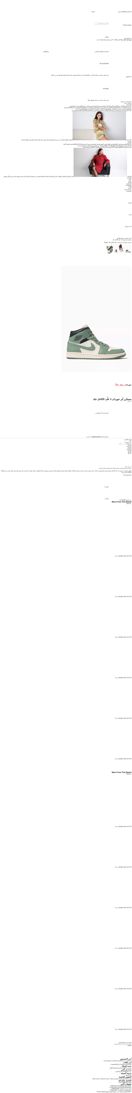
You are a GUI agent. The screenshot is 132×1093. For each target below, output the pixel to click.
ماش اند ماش (123, 109)
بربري (91, 106)
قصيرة (129, 147)
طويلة (119, 147)
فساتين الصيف (97, 144)
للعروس (124, 144)
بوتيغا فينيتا (106, 106)
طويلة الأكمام (114, 147)
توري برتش (93, 110)
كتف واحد (89, 147)
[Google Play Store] (115, 1085)
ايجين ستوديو (123, 145)
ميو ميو (88, 109)
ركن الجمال (118, 1064)
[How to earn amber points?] (119, 420)
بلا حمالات (84, 147)
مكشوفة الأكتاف (96, 147)
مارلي (94, 109)
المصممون (128, 139)
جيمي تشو (75, 107)
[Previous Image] (119, 260)
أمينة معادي (120, 106)
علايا (124, 106)
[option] (66, 445)
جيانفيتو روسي (94, 107)
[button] (127, 38)
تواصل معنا (128, 1068)
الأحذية (126, 1064)
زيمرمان (74, 110)
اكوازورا (116, 106)
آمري (128, 145)
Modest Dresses (78, 144)
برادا (125, 110)
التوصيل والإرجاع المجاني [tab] (104, 468)
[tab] (128, 249)
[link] (99, 39)
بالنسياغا (111, 106)
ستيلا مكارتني (99, 110)
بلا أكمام (102, 147)
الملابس (129, 1064)
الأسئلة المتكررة (122, 1068)
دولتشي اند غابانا (121, 107)
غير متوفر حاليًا (128, 466)
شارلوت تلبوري (86, 106)
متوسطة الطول (124, 147)
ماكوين (91, 109)
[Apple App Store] (126, 1085)
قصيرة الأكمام (107, 147)
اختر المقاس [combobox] (128, 443)
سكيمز (110, 110)
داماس (129, 107)
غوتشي (83, 107)
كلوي (82, 106)
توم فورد (89, 110)
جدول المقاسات (128, 442)
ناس (82, 109)
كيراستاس (66, 107)
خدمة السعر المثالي (97, 1078)
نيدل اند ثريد (78, 109)
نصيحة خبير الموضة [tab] (127, 468)
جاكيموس (80, 107)
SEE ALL (128, 503)
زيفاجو (77, 110)
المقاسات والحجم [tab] (119, 468)
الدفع (116, 1068)
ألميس (130, 145)
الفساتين (129, 176)
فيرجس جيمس (101, 107)
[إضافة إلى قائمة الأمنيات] (113, 461)
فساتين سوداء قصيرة (88, 144)
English (93, 11)
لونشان (127, 109)
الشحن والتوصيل (127, 1082)
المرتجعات (120, 1082)
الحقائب (122, 1064)
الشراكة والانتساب (119, 1071)
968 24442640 (115, 1088)
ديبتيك (127, 107)
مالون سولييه (111, 109)
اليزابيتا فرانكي (114, 107)
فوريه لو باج (108, 107)
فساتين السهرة (104, 144)
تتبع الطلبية (112, 1068)
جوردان (129, 385)
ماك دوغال (117, 109)
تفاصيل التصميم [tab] (112, 468)
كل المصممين (128, 106)
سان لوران (121, 110)
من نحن (129, 1071)
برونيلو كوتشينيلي (96, 106)
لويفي (130, 109)
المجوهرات (113, 1064)
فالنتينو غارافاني (83, 110)
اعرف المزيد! (89, 436)
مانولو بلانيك (105, 109)
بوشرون (102, 106)
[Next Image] (119, 378)
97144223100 (113, 1090)
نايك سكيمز (128, 110)
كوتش (71, 106)
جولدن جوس (88, 107)
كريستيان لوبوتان (77, 106)
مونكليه (85, 109)
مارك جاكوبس (99, 109)
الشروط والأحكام (127, 1078)
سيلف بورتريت (115, 110)
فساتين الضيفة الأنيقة (68, 144)
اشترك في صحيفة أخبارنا (125, 1042)
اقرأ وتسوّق (128, 1075)
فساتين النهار (111, 144)
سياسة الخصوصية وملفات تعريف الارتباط (112, 1078)
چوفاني (70, 107)
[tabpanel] (66, 471)
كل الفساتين (128, 144)
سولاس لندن (106, 110)
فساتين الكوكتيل (118, 144)
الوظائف (126, 1071)
